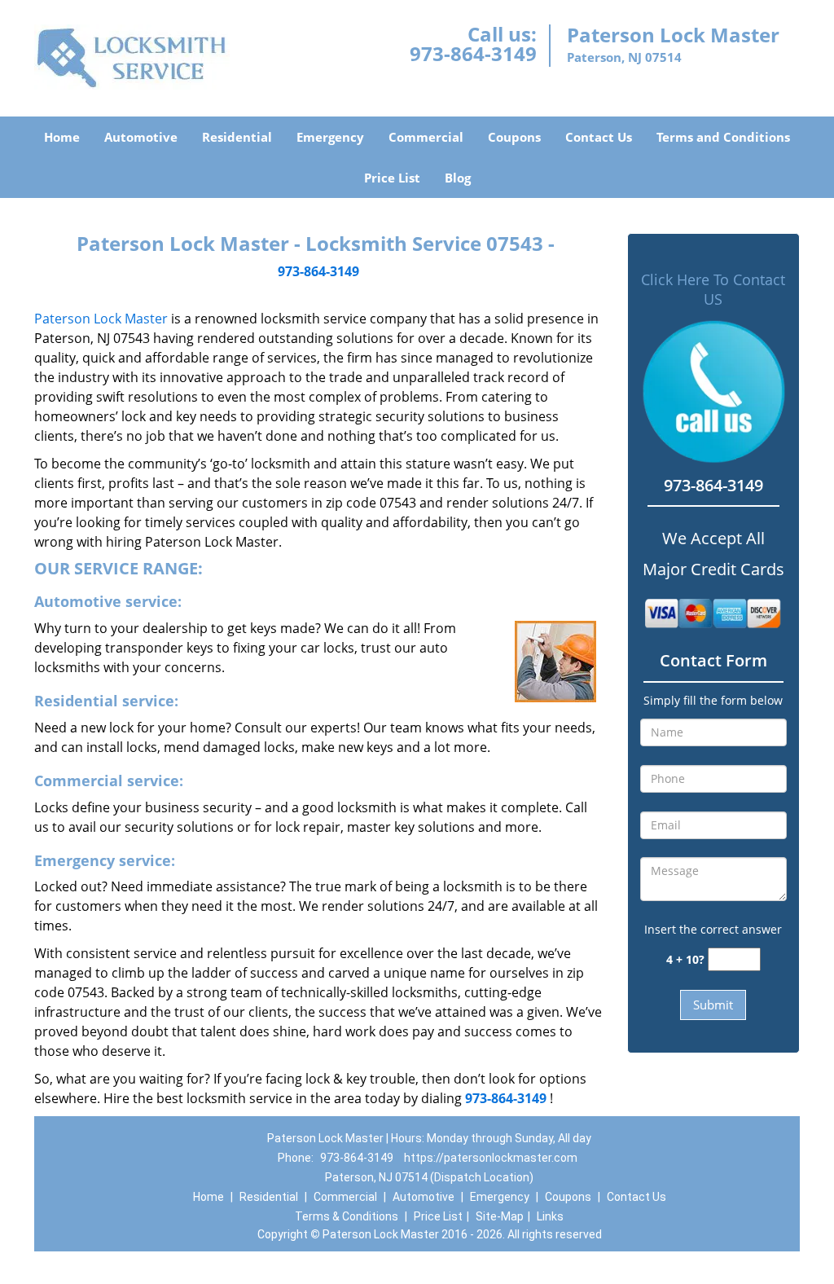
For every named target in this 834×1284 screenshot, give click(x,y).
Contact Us (598, 137)
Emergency (330, 137)
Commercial (425, 137)
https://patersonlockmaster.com (490, 1157)
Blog (458, 177)
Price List (392, 177)
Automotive (141, 137)
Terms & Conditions (346, 1216)
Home (62, 137)
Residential (237, 137)
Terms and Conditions (723, 137)
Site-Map (500, 1216)
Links (550, 1216)
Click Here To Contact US (713, 289)
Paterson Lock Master (101, 319)
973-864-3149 (473, 53)
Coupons (514, 137)
